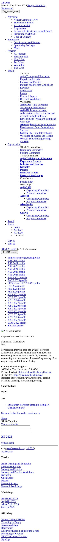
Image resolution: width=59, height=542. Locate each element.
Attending (12, 17)
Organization (14, 144)
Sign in (11, 240)
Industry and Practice (30, 82)
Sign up (11, 243)
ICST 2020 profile (17, 305)
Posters (23, 93)
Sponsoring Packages (24, 45)
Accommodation (22, 25)
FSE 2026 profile (16, 291)
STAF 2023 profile (17, 322)
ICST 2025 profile (17, 314)
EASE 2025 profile (17, 280)
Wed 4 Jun (19, 65)
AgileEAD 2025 (9, 498)
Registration (20, 28)
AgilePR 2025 (8, 501)
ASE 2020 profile (16, 260)
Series (17, 227)
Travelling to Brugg (23, 22)
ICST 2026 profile (17, 317)
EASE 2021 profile (17, 277)
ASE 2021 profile (16, 263)
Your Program (21, 56)
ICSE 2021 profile (17, 294)
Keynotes (25, 87)
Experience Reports (30, 79)
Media (17, 48)
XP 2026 (18, 232)
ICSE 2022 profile (17, 297)
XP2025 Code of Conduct (14, 536)
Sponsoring (13, 39)
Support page (7, 451)
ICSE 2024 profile (17, 300)
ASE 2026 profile (16, 274)
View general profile (9, 424)
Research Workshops (30, 99)
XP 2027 (18, 229)
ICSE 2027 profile (17, 303)
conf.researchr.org (16, 448)
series (14, 249)
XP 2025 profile (10, 252)
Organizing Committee (31, 150)
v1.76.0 (30, 448)
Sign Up (5, 539)
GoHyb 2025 (7, 507)
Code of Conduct (22, 36)
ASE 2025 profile (16, 271)
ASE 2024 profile (16, 269)
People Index (26, 181)
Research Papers (28, 96)
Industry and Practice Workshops (36, 84)
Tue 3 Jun (19, 62)
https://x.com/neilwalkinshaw (28, 375)
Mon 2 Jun (19, 59)
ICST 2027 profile (17, 320)
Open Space (26, 90)
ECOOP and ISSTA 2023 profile (24, 283)
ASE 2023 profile (16, 266)
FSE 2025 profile (16, 288)
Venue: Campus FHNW (26, 19)
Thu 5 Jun (19, 68)
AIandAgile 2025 (10, 504)
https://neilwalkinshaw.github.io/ (35, 372)
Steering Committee (30, 152)
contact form (7, 442)
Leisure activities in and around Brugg (33, 31)
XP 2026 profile (15, 325)
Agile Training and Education (35, 76)
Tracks (11, 70)
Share (4, 418)
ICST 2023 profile (17, 308)
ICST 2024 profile (17, 311)
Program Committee (36, 193)
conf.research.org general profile (24, 257)
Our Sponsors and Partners (27, 42)
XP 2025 (5, 249)
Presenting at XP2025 (25, 34)
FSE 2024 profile (16, 286)
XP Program (20, 53)
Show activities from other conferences (20, 413)
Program (12, 51)
